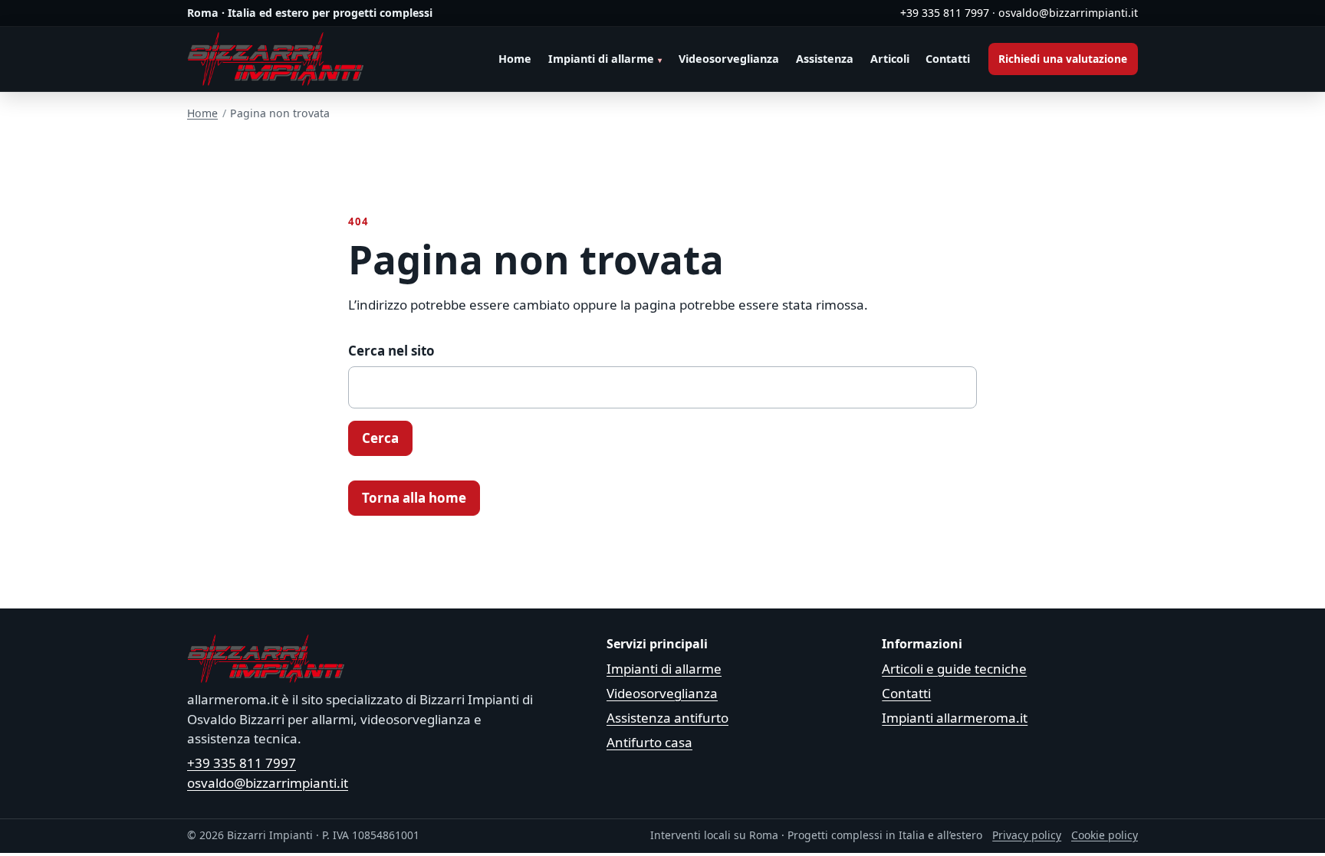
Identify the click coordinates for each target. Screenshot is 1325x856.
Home (514, 58)
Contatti (948, 58)
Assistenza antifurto (667, 717)
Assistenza (824, 58)
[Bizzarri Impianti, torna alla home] (275, 59)
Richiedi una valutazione (1062, 58)
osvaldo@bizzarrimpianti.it (1068, 12)
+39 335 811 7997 (944, 12)
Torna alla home (414, 498)
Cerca (380, 438)
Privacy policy (1026, 835)
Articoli (889, 58)
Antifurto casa (649, 742)
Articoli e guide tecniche (954, 668)
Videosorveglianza (729, 58)
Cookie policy (1104, 835)
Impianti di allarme (601, 58)
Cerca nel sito (391, 350)
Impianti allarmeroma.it (954, 717)
